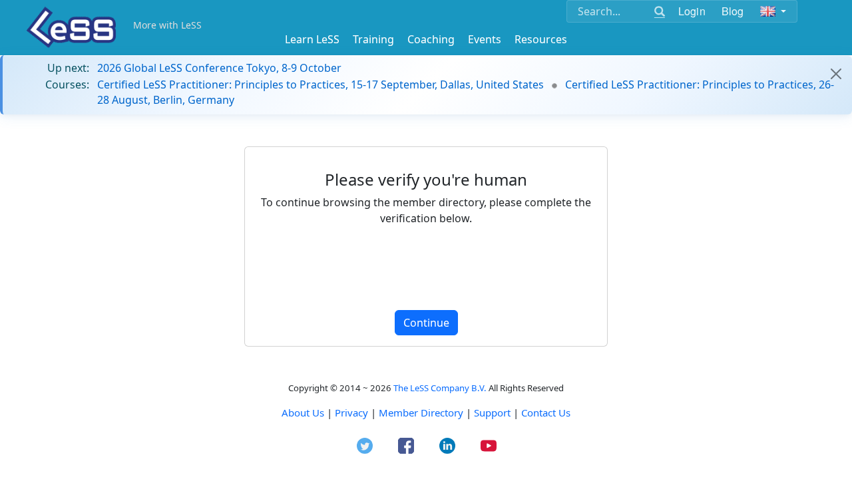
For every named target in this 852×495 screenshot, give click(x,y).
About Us (303, 412)
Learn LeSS (312, 39)
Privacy (351, 412)
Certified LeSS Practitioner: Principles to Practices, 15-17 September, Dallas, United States (320, 84)
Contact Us (545, 412)
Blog (733, 11)
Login (692, 11)
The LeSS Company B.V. (440, 388)
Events (484, 39)
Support (492, 412)
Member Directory (421, 412)
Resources (541, 39)
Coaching (431, 39)
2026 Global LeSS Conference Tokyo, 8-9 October (219, 68)
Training (373, 39)
